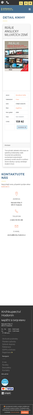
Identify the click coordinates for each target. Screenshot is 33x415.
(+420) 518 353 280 (16, 220)
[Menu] (29, 9)
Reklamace (6, 347)
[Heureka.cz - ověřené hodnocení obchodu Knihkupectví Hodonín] (4, 382)
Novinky (5, 365)
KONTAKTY (5, 187)
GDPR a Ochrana (8, 350)
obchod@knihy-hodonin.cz (16, 235)
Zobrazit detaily (15, 412)
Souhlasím (25, 412)
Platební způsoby (9, 342)
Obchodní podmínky (10, 339)
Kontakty (6, 370)
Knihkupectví (8, 9)
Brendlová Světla (21, 95)
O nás (4, 362)
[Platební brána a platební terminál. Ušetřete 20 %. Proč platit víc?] (6, 392)
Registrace (6, 352)
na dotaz (21, 127)
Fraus (17, 99)
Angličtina (19, 108)
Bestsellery (6, 368)
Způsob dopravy (8, 344)
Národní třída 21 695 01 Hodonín (16, 204)
